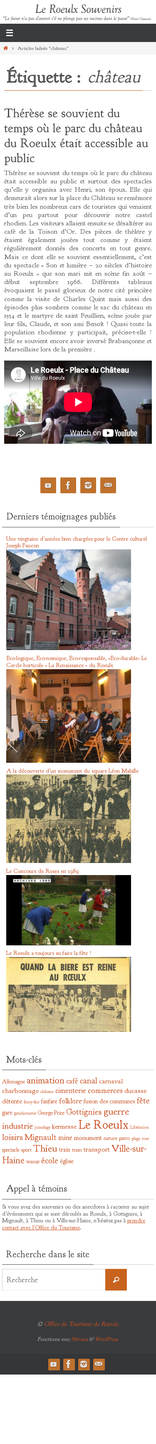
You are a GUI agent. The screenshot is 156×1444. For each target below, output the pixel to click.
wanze (33, 1161)
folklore (70, 1101)
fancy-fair (32, 1102)
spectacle (11, 1149)
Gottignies (84, 1112)
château (47, 1091)
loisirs (12, 1137)
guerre (116, 1111)
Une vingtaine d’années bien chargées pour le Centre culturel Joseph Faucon (76, 542)
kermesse (64, 1126)
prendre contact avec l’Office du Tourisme (73, 1224)
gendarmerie (25, 1113)
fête (143, 1100)
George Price (51, 1112)
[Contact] (108, 485)
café (72, 1081)
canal (88, 1080)
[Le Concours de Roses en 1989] (68, 943)
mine (65, 1137)
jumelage (42, 1127)
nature (110, 1138)
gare (7, 1112)
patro (124, 1138)
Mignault (41, 1137)
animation (45, 1080)
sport (26, 1149)
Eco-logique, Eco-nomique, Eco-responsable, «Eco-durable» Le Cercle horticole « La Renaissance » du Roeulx (76, 662)
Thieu (45, 1148)
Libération (139, 1127)
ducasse (135, 1090)
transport (97, 1149)
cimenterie (70, 1090)
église (67, 1161)
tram (77, 1149)
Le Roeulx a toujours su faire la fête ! (49, 953)
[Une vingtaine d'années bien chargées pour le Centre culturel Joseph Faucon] (68, 648)
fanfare (49, 1101)
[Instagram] (88, 485)
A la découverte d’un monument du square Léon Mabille (72, 770)
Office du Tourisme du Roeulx (81, 1324)
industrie (17, 1126)
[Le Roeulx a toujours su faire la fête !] (68, 1030)
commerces (105, 1090)
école (49, 1160)
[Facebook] (68, 485)
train (64, 1149)
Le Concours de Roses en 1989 (42, 871)
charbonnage (20, 1090)
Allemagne (13, 1081)
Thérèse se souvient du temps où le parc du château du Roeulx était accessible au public (76, 135)
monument (88, 1137)
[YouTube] (48, 485)
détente (12, 1101)
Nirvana (79, 1339)
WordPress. (107, 1339)
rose (145, 1138)
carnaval (111, 1081)
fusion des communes (109, 1101)
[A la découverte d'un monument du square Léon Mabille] (68, 861)
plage (135, 1138)
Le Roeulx (103, 1124)
